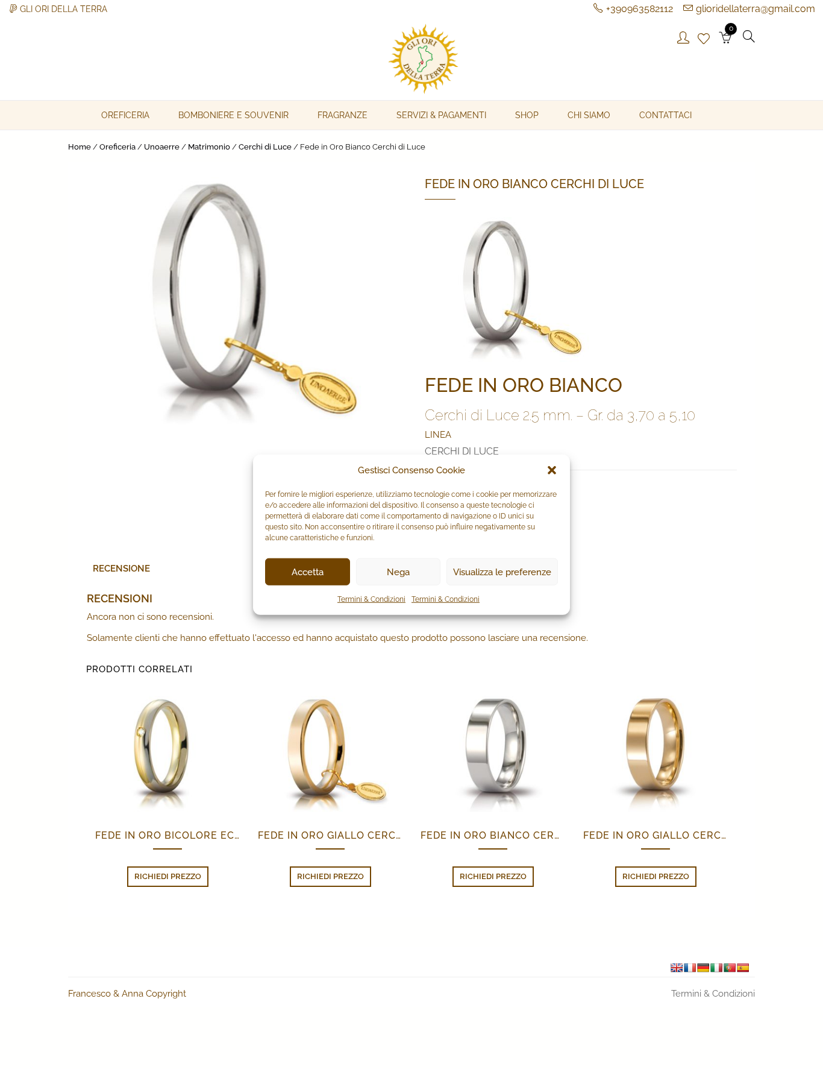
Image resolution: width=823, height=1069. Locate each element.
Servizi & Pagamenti (441, 115)
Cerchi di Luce (265, 146)
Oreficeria (125, 115)
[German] (703, 968)
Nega (398, 571)
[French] (690, 968)
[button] (552, 470)
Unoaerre (162, 146)
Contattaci (665, 115)
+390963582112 (639, 8)
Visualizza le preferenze (502, 571)
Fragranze (343, 115)
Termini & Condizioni (371, 599)
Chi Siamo (589, 115)
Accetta (308, 571)
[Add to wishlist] (245, 758)
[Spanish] (743, 968)
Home (79, 146)
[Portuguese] (730, 968)
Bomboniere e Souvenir (233, 115)
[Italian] (716, 968)
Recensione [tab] (121, 568)
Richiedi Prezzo (167, 876)
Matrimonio (209, 146)
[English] (677, 968)
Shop (527, 115)
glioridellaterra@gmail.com (755, 8)
